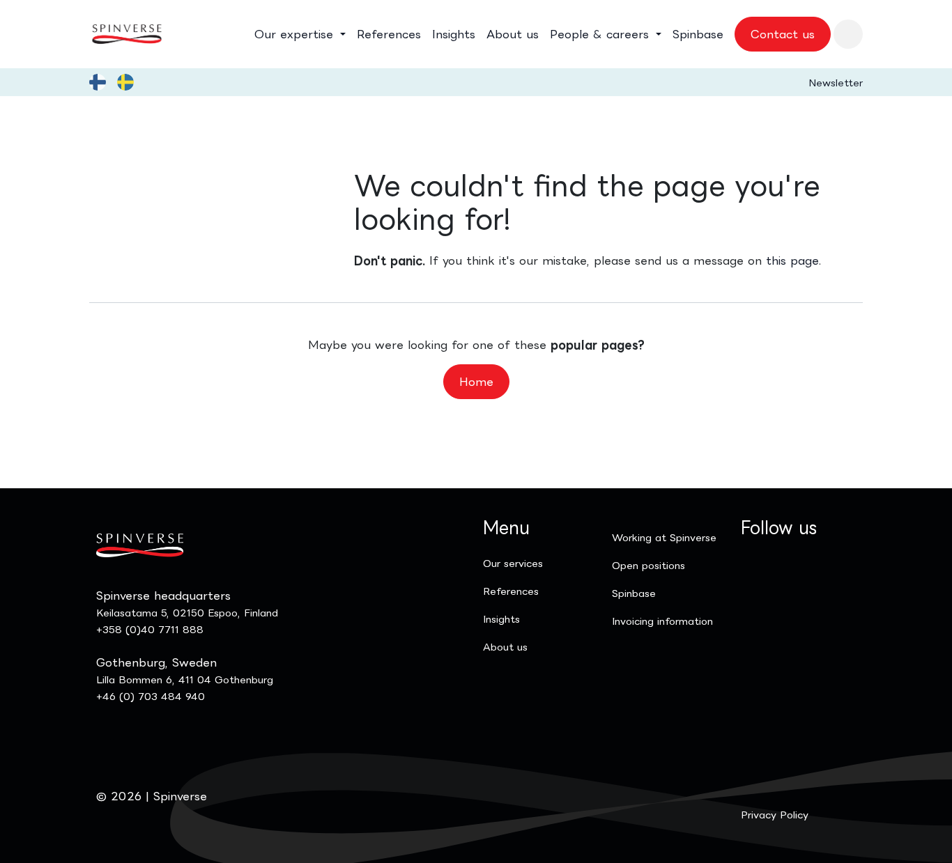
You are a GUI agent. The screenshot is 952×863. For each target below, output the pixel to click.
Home (476, 381)
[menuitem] (300, 34)
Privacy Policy (774, 814)
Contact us (783, 34)
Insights (501, 619)
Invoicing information (662, 621)
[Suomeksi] (97, 82)
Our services (513, 563)
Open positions (648, 565)
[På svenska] (125, 82)
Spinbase (634, 593)
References (511, 591)
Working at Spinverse (664, 537)
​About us (505, 647)
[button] (848, 34)
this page (792, 260)
